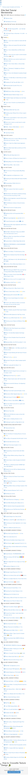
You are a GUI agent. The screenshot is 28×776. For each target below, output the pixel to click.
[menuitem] (1, 3)
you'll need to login (19, 770)
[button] (1, 1)
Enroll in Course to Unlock (14, 772)
